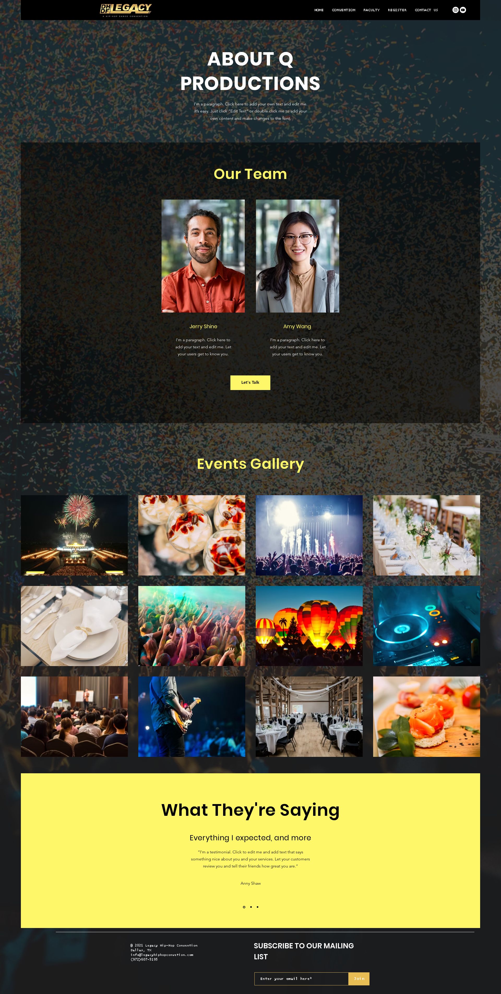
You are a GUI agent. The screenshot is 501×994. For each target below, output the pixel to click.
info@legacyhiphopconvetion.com (161, 955)
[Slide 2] (250, 907)
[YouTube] (463, 10)
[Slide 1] (243, 907)
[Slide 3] (257, 907)
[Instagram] (455, 10)
